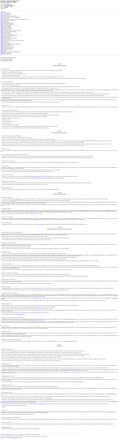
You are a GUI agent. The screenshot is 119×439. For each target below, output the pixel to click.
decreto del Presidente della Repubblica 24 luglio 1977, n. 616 (39, 403)
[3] (0, 437)
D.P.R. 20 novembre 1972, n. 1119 (67, 369)
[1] (0, 434)
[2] (0, 436)
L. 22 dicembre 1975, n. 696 (91, 295)
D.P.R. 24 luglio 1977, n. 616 (34, 150)
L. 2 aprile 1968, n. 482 (12, 200)
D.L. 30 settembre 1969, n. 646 (38, 310)
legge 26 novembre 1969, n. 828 (61, 310)
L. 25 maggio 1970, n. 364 (20, 314)
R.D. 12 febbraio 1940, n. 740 (86, 210)
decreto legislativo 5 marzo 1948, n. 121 (71, 319)
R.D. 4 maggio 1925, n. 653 (78, 381)
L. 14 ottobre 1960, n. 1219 (17, 405)
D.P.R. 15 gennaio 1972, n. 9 (36, 176)
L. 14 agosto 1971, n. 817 (38, 298)
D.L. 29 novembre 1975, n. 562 (75, 295)
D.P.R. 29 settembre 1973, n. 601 (53, 341)
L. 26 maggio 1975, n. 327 (32, 210)
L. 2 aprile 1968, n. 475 (95, 265)
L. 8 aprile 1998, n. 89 (9, 434)
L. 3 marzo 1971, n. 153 (109, 210)
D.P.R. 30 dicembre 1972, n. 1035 (16, 437)
